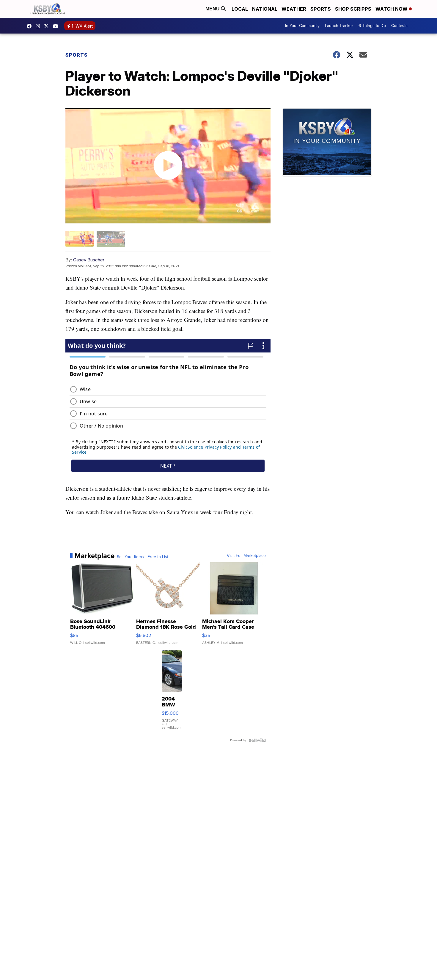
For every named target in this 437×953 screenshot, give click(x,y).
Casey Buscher (88, 260)
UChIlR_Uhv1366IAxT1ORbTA (57, 26)
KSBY (48, 26)
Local (240, 9)
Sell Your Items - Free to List (142, 557)
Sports (320, 9)
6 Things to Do (372, 26)
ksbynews (30, 26)
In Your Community (302, 26)
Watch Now (392, 9)
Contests (399, 26)
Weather (294, 9)
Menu (213, 8)
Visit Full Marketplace (246, 556)
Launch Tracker (339, 26)
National (264, 9)
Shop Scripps (353, 9)
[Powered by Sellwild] (257, 740)
